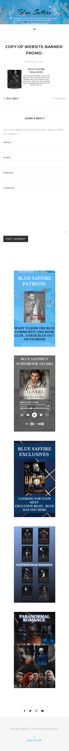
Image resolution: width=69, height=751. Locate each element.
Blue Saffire (34, 12)
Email (7, 157)
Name (7, 142)
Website (8, 172)
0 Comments (59, 98)
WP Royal (53, 728)
